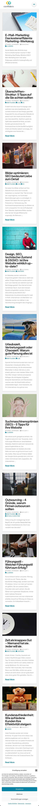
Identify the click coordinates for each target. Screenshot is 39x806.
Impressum (28, 803)
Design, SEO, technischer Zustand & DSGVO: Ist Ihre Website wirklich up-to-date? (18, 260)
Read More (10, 136)
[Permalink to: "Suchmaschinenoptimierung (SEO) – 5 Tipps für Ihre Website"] (19, 405)
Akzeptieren (19, 789)
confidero (20, 271)
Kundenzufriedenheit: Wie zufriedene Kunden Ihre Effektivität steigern (19, 719)
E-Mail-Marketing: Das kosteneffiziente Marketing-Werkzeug (19, 38)
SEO (23, 102)
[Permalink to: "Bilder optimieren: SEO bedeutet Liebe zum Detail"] (19, 156)
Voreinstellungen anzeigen (19, 799)
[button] (36, 770)
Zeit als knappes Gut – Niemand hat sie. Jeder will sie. (18, 643)
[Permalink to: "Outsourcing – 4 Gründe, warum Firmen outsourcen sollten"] (19, 484)
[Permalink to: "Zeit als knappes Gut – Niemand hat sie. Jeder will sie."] (19, 624)
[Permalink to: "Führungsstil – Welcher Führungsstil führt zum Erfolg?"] (19, 545)
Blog (18, 102)
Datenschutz (21, 803)
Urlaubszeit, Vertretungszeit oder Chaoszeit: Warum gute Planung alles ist (18, 348)
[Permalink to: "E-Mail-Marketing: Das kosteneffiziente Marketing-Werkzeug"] (19, 21)
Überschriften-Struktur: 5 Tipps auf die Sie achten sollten (19, 94)
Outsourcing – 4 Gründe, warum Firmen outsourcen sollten (17, 504)
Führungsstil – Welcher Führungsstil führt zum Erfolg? (19, 564)
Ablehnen (19, 794)
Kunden (8, 729)
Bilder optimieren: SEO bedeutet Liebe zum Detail (18, 176)
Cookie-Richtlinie (12, 803)
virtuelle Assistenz (13, 516)
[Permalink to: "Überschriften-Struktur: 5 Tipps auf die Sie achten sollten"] (19, 78)
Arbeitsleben (10, 102)
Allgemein (9, 46)
